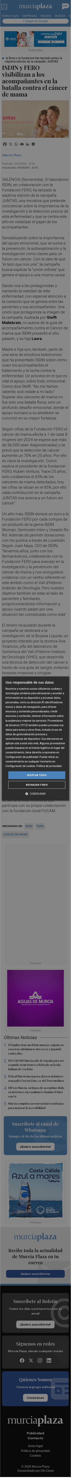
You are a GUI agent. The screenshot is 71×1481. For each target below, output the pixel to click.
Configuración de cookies (20, 766)
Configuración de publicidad (21, 756)
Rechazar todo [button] (37, 784)
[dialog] (35, 738)
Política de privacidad (49, 766)
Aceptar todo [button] (37, 775)
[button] (35, 794)
